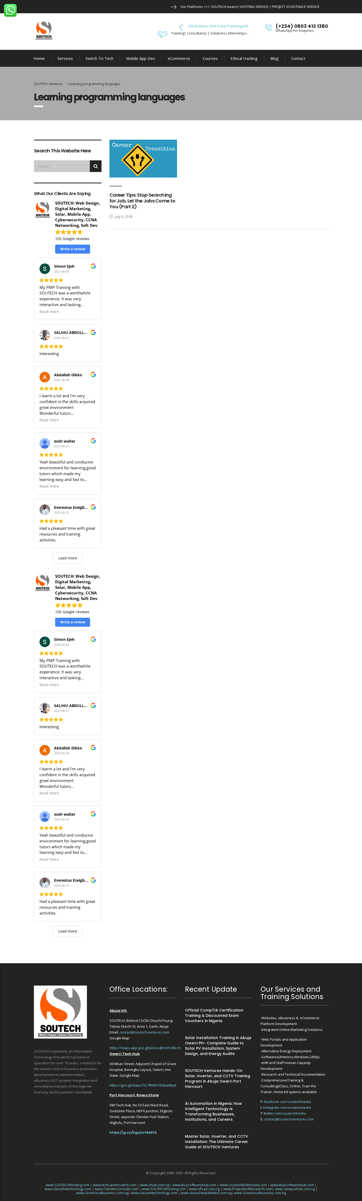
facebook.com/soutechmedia (287, 1101)
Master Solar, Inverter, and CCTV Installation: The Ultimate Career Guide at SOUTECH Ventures (216, 1142)
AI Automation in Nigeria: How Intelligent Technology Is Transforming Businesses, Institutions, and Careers (213, 1111)
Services (65, 58)
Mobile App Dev (140, 58)
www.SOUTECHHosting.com (67, 1184)
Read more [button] (49, 311)
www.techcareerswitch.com (114, 1184)
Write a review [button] (72, 248)
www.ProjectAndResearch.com (247, 1188)
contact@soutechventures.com (144, 1032)
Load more (67, 557)
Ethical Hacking (244, 58)
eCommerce (179, 58)
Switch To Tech (99, 58)
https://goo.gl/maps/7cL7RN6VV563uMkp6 (142, 1085)
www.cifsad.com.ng (204, 1188)
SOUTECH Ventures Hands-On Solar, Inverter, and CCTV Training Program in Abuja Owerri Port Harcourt (217, 1078)
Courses (210, 58)
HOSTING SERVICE (254, 6)
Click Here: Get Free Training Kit (218, 26)
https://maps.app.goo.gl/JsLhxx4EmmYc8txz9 (144, 1047)
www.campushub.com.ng (295, 1188)
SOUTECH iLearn (224, 6)
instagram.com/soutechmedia (287, 1107)
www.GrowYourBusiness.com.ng (102, 1192)
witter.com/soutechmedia (285, 1113)
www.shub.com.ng (154, 1184)
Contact (298, 58)
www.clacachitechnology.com (68, 1188)
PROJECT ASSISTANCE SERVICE (296, 6)
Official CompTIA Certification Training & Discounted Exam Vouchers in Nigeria (214, 1015)
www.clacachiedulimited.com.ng (206, 1192)
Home (39, 58)
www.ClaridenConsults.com (116, 1188)
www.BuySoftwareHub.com (194, 1184)
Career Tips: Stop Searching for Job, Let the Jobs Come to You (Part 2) (142, 201)
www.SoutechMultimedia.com (243, 1184)
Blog (274, 58)
